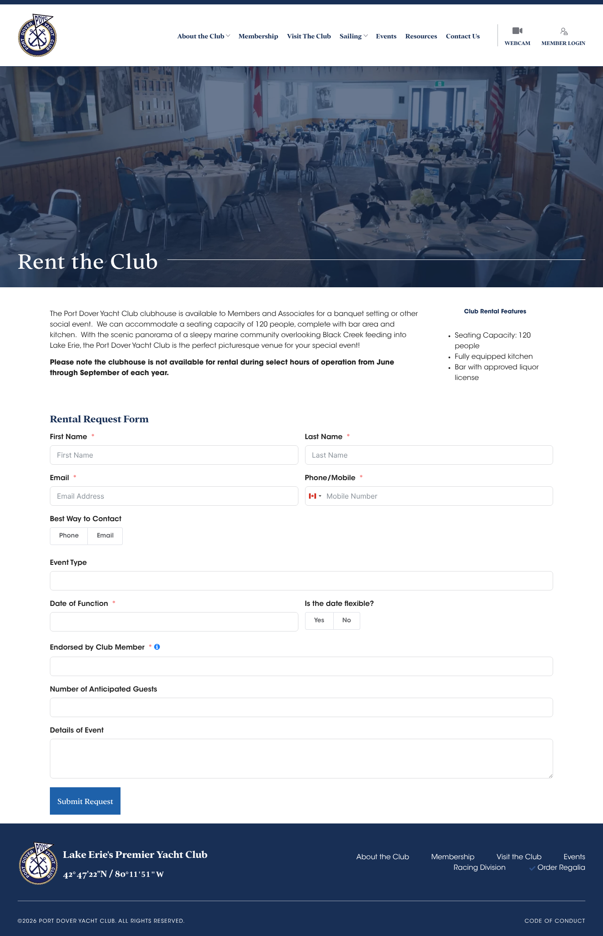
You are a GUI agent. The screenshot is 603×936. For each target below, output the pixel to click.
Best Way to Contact (85, 519)
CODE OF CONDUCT (555, 922)
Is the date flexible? (339, 604)
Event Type (68, 563)
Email (59, 478)
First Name (68, 437)
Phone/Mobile (330, 478)
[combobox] (314, 496)
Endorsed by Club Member (97, 648)
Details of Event (77, 731)
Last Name (324, 437)
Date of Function (79, 604)
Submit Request (85, 801)
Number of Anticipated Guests (103, 690)
